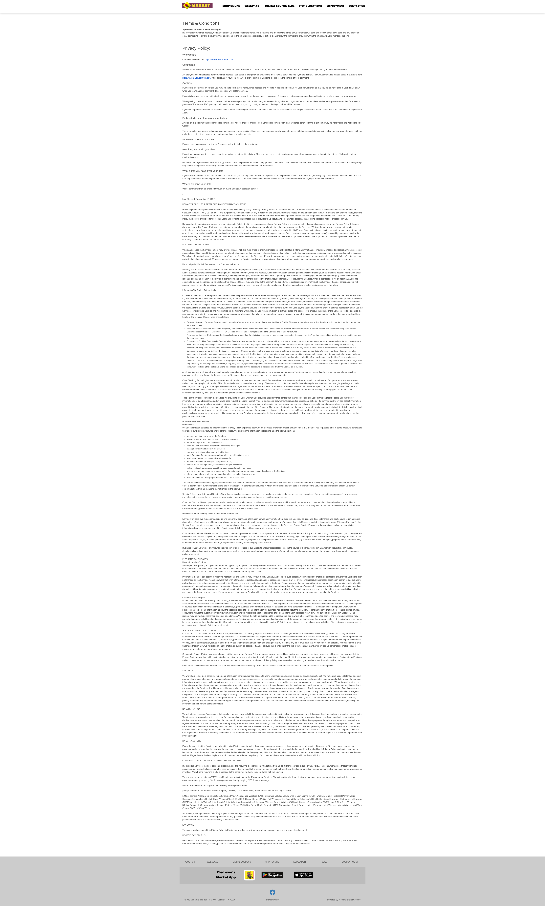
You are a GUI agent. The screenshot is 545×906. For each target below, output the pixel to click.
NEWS (324, 861)
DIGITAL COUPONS (242, 861)
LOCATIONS (310, 6)
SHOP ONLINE (231, 6)
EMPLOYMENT (335, 6)
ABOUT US (190, 861)
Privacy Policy (272, 899)
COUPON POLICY (350, 861)
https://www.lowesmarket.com (219, 59)
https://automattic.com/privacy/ (196, 78)
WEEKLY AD (252, 6)
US (357, 6)
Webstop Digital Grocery (349, 899)
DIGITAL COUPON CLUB (280, 6)
